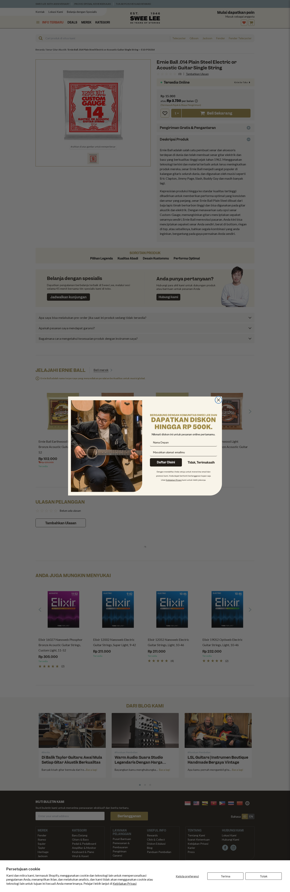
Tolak (264, 876)
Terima (225, 876)
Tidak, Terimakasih (201, 463)
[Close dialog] (218, 400)
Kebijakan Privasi (125, 883)
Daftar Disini (166, 462)
